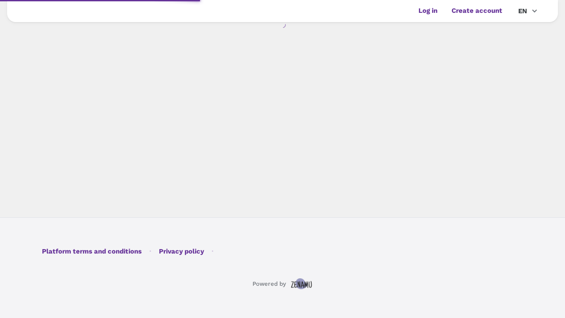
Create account (477, 11)
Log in (427, 11)
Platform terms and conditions (92, 251)
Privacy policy (181, 251)
